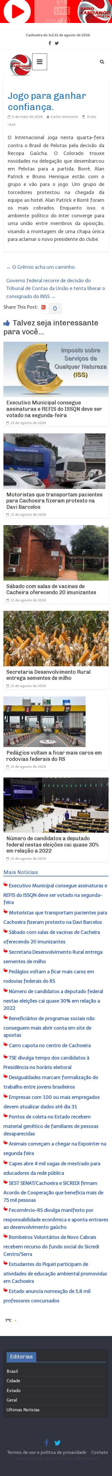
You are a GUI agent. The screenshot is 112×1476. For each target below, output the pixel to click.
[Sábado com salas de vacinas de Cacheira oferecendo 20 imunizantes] (56, 529)
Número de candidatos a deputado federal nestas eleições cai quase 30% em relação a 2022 (52, 844)
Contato (99, 1452)
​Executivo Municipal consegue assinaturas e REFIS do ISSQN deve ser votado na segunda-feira (54, 409)
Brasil (12, 1371)
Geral (12, 1400)
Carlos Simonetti (64, 117)
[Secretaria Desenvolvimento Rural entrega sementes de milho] (56, 614)
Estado (14, 1390)
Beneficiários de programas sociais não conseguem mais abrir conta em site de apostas (49, 1027)
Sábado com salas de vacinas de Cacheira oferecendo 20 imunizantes (51, 589)
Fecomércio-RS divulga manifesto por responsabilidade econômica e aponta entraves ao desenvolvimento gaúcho (55, 1218)
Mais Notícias (20, 872)
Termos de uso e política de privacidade (47, 1452)
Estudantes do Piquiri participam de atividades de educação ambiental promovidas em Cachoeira (55, 1272)
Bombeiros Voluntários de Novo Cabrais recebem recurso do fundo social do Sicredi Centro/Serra (51, 1245)
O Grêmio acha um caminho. (41, 267)
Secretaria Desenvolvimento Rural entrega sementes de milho (48, 675)
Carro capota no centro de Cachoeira (50, 1045)
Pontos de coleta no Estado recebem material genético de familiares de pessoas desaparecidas (51, 1125)
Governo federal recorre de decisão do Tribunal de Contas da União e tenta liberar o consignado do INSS (55, 288)
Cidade (13, 1380)
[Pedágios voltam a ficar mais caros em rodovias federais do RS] (44, 700)
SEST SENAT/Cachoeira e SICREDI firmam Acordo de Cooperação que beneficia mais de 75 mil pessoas (53, 1191)
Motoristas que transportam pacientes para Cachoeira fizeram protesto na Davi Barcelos (54, 501)
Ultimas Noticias (24, 85)
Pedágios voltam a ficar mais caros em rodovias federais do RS (54, 756)
